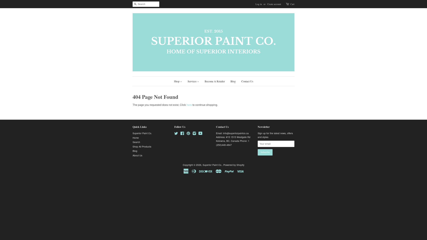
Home (136, 137)
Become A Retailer (215, 81)
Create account (274, 4)
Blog (233, 81)
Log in (259, 4)
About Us (137, 155)
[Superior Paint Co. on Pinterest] (188, 134)
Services (192, 81)
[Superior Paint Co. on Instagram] (194, 134)
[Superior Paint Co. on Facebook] (182, 134)
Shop (177, 81)
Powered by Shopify (233, 164)
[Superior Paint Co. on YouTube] (200, 134)
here (189, 105)
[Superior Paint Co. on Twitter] (176, 134)
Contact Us (247, 81)
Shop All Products (142, 146)
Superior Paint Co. (142, 133)
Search (136, 142)
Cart (292, 4)
